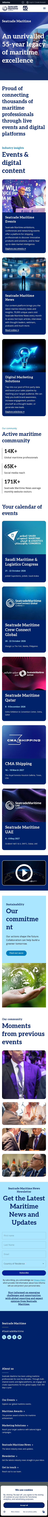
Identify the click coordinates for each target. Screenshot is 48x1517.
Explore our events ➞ (15, 249)
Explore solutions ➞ (14, 412)
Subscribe (24, 1273)
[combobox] (20, 1263)
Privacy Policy (39, 1280)
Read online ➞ (12, 330)
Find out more (16, 953)
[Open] (43, 1263)
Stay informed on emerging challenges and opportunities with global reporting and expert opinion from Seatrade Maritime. (24, 1298)
